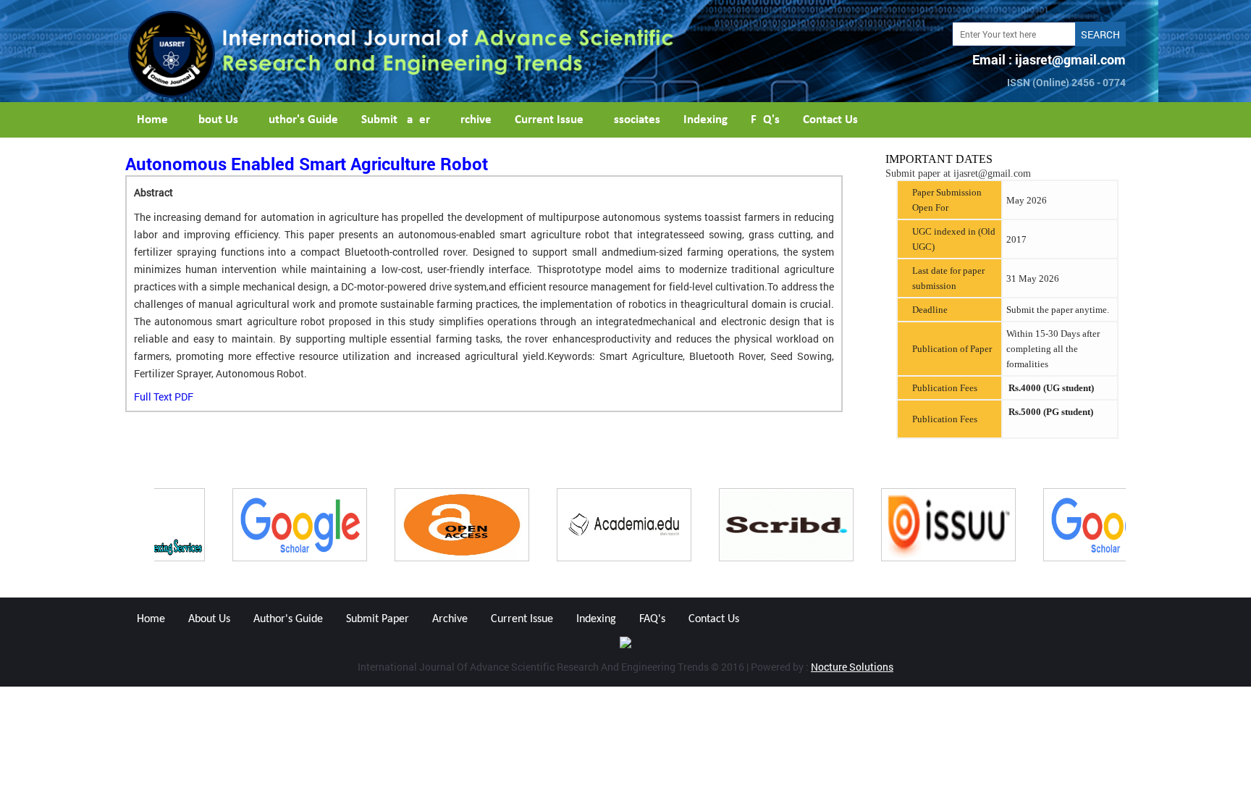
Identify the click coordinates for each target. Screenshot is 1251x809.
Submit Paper (395, 120)
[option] (235, 524)
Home (152, 120)
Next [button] (1136, 525)
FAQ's (765, 120)
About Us (214, 120)
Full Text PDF (163, 396)
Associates (633, 120)
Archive (472, 120)
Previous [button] (114, 525)
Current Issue (549, 120)
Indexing (705, 120)
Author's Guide (299, 120)
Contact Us (830, 120)
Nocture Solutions (852, 667)
